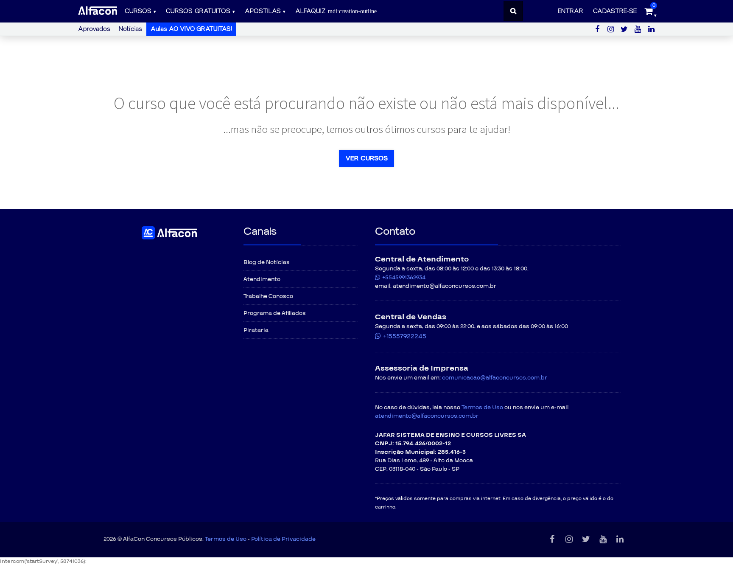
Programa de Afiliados (274, 313)
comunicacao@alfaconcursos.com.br (494, 378)
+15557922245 (404, 336)
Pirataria (256, 330)
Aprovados (94, 29)
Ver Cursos (366, 158)
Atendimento (261, 279)
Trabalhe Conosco (268, 296)
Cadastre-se (615, 11)
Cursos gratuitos (198, 11)
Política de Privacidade (283, 539)
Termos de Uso (482, 407)
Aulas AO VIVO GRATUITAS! (191, 29)
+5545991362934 (403, 277)
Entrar (570, 11)
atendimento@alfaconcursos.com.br (426, 416)
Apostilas (263, 11)
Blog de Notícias (266, 262)
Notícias (130, 29)
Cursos (138, 11)
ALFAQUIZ (311, 11)
